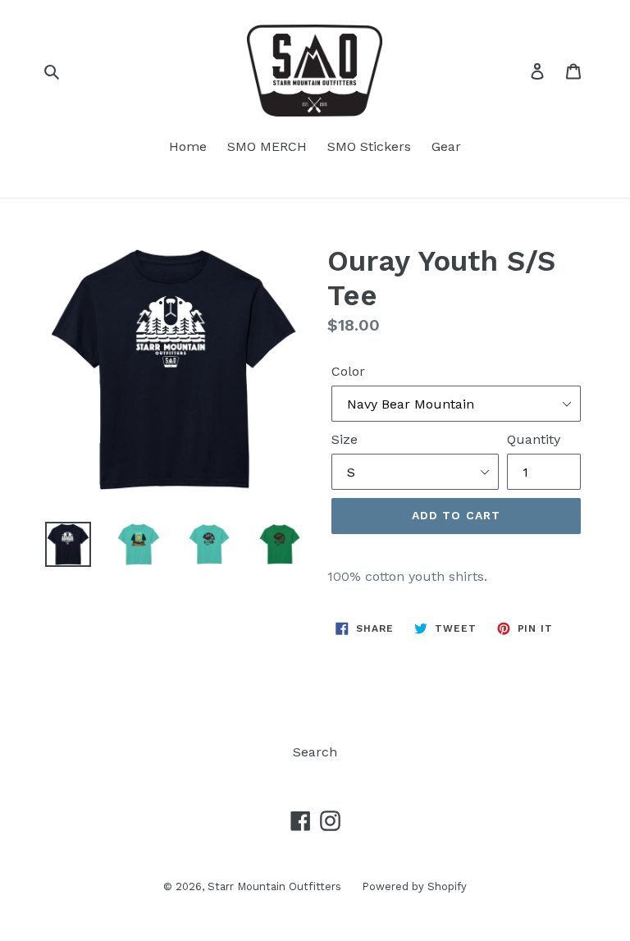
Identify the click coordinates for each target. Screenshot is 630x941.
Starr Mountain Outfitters (274, 886)
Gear (446, 146)
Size (344, 439)
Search (315, 752)
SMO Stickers (369, 146)
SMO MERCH (267, 146)
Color (348, 371)
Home (188, 146)
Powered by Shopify (414, 886)
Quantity (533, 439)
